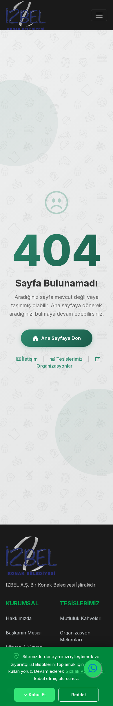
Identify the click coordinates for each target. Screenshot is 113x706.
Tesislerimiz (70, 359)
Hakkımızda (19, 618)
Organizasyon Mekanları (75, 636)
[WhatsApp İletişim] (92, 668)
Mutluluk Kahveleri (80, 618)
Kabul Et (37, 694)
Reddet (78, 694)
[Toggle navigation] (99, 15)
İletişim (30, 359)
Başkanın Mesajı (23, 633)
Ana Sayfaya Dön (61, 338)
